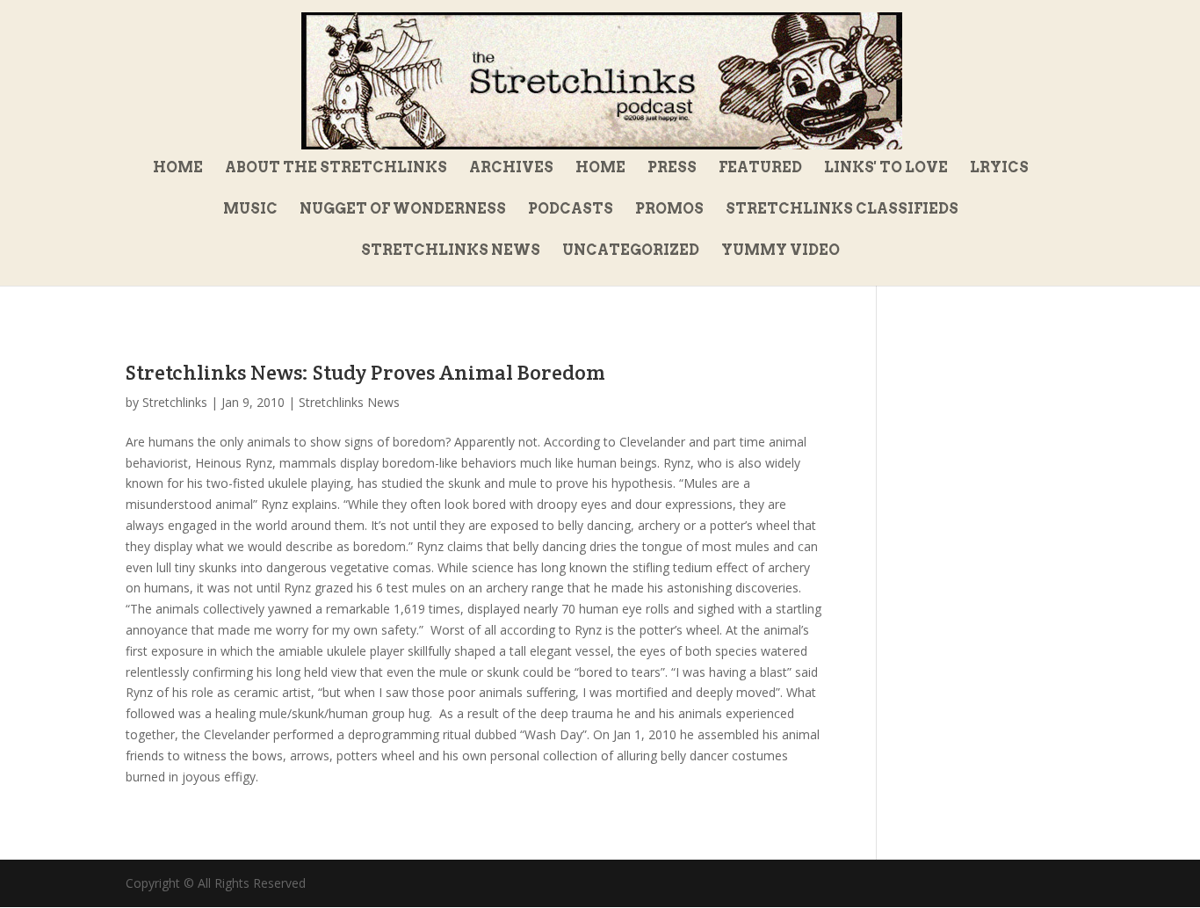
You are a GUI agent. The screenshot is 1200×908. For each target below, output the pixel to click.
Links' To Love (886, 169)
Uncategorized (630, 251)
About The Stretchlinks (336, 169)
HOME (600, 169)
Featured (760, 169)
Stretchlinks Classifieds (842, 210)
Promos (669, 210)
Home (178, 169)
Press (672, 169)
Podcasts (570, 210)
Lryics (999, 169)
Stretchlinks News (450, 251)
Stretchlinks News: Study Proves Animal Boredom (365, 372)
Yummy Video (780, 251)
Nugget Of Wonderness (403, 210)
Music (250, 210)
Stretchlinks (174, 402)
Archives (511, 169)
